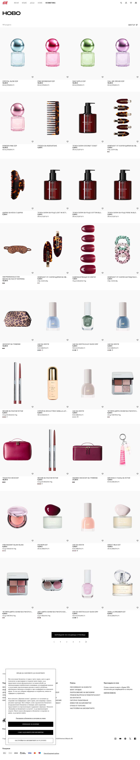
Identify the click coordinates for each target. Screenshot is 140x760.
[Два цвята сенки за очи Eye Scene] (52, 584)
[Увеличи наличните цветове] (109, 152)
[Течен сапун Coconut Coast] (87, 118)
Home (40, 3)
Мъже (24, 3)
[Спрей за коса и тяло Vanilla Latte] (52, 383)
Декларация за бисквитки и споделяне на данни (31, 718)
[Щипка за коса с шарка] (17, 185)
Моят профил (76, 690)
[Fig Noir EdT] (52, 517)
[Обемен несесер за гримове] (87, 450)
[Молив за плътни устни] (17, 383)
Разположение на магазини (82, 692)
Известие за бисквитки (80, 703)
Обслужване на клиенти (80, 687)
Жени (16, 3)
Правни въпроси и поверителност (85, 695)
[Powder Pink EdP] (17, 118)
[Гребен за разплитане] (52, 118)
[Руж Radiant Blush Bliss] (17, 517)
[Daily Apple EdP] (87, 53)
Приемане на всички (30, 724)
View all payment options (51, 753)
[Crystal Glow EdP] (17, 53)
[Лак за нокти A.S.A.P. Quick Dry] (87, 316)
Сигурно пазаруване (79, 700)
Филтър (131, 25)
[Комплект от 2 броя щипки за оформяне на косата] (52, 249)
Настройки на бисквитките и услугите (30, 740)
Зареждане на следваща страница (70, 635)
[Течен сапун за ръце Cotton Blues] (87, 185)
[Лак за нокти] (52, 316)
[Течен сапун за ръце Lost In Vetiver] (52, 185)
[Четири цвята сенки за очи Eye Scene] (17, 584)
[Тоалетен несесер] (17, 450)
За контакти (75, 698)
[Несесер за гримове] (17, 316)
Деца (32, 3)
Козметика (50, 3)
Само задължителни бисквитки (30, 732)
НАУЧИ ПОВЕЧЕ (110, 693)
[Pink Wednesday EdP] (52, 53)
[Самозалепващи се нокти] (87, 249)
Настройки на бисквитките (82, 708)
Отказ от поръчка (77, 705)
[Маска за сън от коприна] (17, 249)
